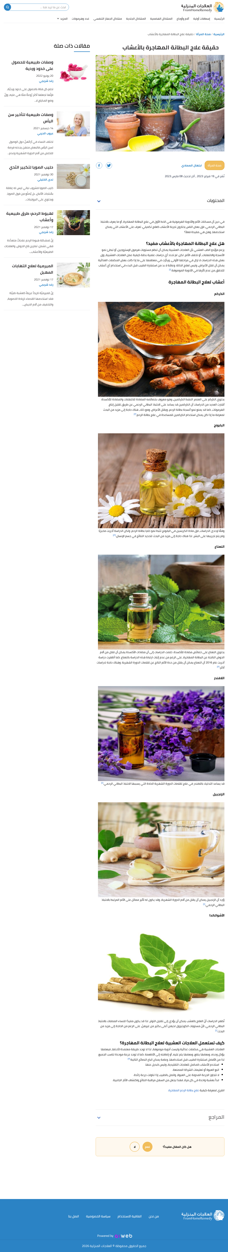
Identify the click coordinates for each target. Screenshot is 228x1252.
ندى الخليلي (45, 179)
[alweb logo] (123, 1236)
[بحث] (7, 7)
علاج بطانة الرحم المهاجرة (184, 1090)
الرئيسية (219, 18)
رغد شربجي (46, 80)
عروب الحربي (45, 133)
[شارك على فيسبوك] (99, 165)
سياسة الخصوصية (98, 1216)
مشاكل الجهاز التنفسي (108, 18)
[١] (170, 269)
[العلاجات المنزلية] (202, 7)
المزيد (64, 18)
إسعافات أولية (201, 18)
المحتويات (215, 200)
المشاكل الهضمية (161, 18)
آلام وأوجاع (183, 18)
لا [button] (135, 1146)
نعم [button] (147, 1146)
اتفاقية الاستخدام (130, 1216)
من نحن (154, 1216)
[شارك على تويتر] (109, 165)
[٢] (135, 414)
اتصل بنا (73, 1216)
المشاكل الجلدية (136, 18)
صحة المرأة (214, 165)
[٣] (114, 535)
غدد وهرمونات (80, 18)
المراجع (216, 1117)
